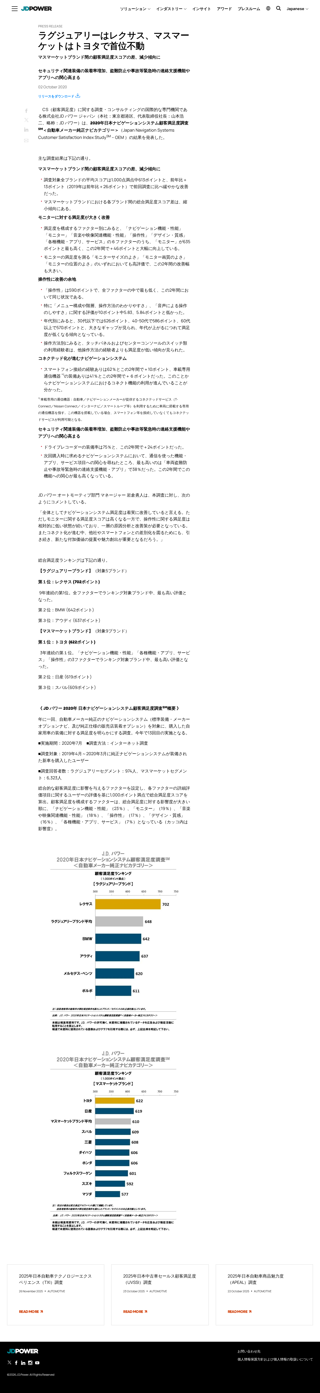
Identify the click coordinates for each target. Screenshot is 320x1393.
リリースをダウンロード (56, 96)
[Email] (26, 139)
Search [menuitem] (278, 8)
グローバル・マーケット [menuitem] (268, 8)
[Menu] (15, 8)
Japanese (295, 8)
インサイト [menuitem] (201, 8)
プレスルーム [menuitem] (249, 8)
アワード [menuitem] (224, 8)
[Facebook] (26, 110)
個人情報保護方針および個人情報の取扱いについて (275, 1359)
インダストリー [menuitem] (169, 8)
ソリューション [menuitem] (133, 8)
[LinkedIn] (26, 128)
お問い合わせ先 (249, 1351)
